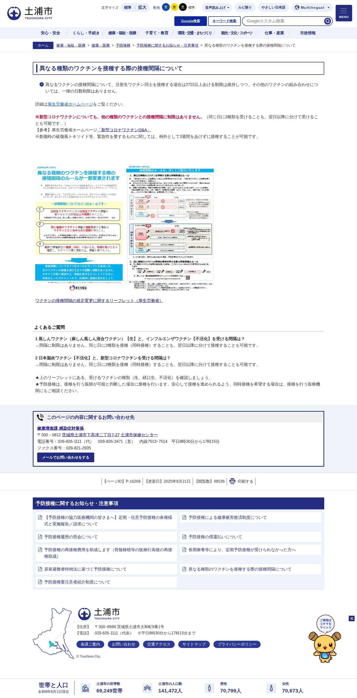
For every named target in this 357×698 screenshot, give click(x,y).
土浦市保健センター (139, 435)
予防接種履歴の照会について (71, 537)
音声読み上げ (215, 7)
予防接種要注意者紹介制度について (77, 582)
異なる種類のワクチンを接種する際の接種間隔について (240, 569)
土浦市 (99, 614)
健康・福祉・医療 (70, 45)
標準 (127, 7)
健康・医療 (101, 45)
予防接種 (123, 45)
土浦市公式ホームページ (29, 13)
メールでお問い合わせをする (65, 457)
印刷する (245, 481)
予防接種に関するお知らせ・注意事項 (167, 45)
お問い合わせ (123, 644)
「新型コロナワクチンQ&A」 (124, 130)
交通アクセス (158, 644)
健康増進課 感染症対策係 (60, 428)
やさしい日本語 (273, 7)
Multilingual (312, 7)
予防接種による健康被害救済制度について (227, 517)
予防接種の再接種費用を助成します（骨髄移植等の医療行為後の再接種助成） (108, 553)
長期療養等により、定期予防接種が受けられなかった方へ (242, 549)
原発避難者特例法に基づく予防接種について (85, 569)
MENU (344, 13)
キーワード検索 (224, 21)
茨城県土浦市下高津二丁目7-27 (90, 435)
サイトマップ (194, 644)
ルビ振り (245, 7)
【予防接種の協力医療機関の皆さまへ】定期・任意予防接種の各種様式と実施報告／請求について (108, 520)
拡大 (142, 7)
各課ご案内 (90, 644)
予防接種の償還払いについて (215, 537)
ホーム (43, 45)
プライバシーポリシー (237, 644)
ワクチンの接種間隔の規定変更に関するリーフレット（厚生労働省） (99, 300)
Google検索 (190, 21)
